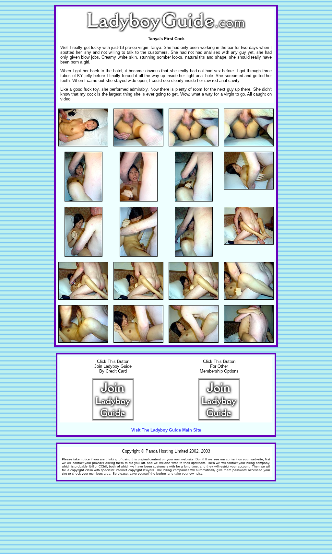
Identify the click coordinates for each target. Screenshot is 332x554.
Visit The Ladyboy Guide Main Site (166, 430)
